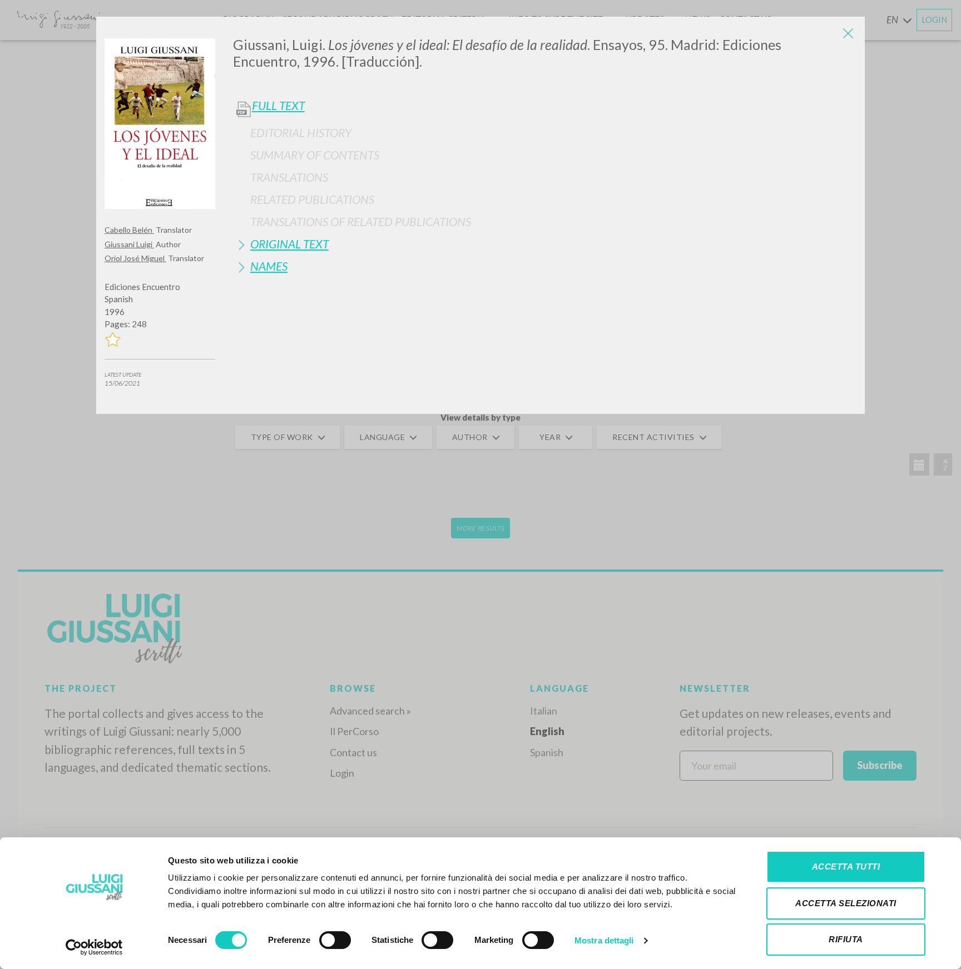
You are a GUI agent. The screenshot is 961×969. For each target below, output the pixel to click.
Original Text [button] (289, 243)
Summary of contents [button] (314, 154)
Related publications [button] (312, 199)
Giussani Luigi (129, 244)
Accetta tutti (846, 866)
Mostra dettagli (604, 940)
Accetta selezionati (845, 903)
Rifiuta (846, 939)
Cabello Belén (129, 229)
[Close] (848, 33)
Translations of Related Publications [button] (360, 221)
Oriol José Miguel (135, 258)
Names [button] (269, 265)
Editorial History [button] (300, 132)
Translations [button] (289, 177)
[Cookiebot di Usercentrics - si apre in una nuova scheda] (94, 947)
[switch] (335, 940)
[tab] (545, 132)
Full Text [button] (278, 105)
